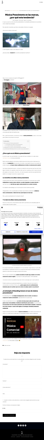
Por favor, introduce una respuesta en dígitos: (11, 405)
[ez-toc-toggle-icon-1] (27, 141)
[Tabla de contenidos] (28, 141)
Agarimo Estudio (29, 434)
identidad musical (6, 158)
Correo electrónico (7, 387)
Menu (42, 2)
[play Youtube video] (22, 93)
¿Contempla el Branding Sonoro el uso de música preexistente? (16, 148)
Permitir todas (36, 231)
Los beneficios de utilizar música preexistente (14, 144)
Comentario (5, 364)
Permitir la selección (22, 231)
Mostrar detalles (38, 228)
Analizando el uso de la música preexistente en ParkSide (15, 147)
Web (4, 393)
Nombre (5, 380)
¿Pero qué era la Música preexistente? (11, 143)
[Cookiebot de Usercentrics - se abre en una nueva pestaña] (38, 207)
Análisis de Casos (7, 345)
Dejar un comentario (27, 20)
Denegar (8, 231)
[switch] (16, 225)
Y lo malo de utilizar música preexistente (13, 145)
